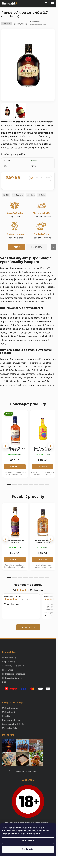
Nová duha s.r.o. (9, 658)
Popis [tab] (16, 247)
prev (5, 446)
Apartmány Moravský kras (14, 666)
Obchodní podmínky (11, 720)
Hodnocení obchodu (28, 585)
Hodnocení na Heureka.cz (13, 674)
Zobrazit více (28, 627)
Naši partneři (7, 670)
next (50, 446)
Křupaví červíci (8, 661)
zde (38, 833)
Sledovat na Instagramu (24, 771)
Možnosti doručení (42, 178)
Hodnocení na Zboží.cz (12, 678)
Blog (4, 682)
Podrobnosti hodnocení (38, 25)
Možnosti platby (9, 712)
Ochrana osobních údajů (13, 724)
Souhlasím (28, 849)
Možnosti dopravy (10, 708)
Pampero (6, 24)
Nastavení (28, 840)
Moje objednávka (9, 728)
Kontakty (6, 716)
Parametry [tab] (36, 247)
